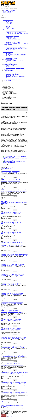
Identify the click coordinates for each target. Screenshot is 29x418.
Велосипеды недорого (8, 59)
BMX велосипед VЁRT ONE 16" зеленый (10, 329)
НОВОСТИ (3, 405)
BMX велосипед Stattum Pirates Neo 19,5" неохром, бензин (14, 191)
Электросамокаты (7, 80)
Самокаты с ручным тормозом (13, 42)
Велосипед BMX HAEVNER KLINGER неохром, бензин (14, 373)
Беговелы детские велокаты (12, 45)
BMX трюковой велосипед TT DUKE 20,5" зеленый (13, 338)
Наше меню (3, 17)
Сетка (8, 164)
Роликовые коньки (10, 65)
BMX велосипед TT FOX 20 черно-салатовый (11, 303)
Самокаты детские (7, 44)
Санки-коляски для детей (12, 77)
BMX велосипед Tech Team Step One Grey (10, 223)
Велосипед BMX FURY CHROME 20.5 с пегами (12, 365)
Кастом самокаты (10, 21)
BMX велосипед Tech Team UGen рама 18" (10, 284)
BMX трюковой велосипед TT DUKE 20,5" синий (12, 347)
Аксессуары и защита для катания (14, 50)
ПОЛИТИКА (4, 406)
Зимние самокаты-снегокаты (10, 71)
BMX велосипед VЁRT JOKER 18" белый (10, 320)
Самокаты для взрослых (8, 29)
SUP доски (5, 69)
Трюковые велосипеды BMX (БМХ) (14, 60)
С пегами (8, 26)
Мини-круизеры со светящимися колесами (16, 54)
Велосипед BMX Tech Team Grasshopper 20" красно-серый (14, 393)
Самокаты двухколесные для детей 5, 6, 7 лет (16, 48)
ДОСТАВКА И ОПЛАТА (9, 10)
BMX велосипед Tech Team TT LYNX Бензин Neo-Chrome (14, 255)
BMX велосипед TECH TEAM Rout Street (10, 213)
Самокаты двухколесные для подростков (15, 47)
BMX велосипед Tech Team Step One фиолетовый (12, 245)
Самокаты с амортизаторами (12, 36)
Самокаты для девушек (11, 38)
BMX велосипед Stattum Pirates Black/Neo (10, 181)
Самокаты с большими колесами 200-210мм (16, 31)
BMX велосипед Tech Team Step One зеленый (11, 233)
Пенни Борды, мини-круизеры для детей (15, 55)
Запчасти (8, 27)
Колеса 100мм (9, 22)
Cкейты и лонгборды (8, 52)
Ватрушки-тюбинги (10, 75)
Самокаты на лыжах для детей (13, 73)
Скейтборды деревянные (11, 58)
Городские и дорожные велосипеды (14, 61)
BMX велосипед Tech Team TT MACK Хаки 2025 (12, 265)
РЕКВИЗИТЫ (19, 405)
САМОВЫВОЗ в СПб (18, 404)
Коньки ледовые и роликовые (10, 64)
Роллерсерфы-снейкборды (12, 57)
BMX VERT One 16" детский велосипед (10, 172)
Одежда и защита (10, 28)
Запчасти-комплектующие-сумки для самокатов (17, 43)
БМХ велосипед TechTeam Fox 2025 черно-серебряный (13, 356)
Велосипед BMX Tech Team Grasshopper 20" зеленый (13, 383)
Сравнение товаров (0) (6, 168)
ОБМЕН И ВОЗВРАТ (11, 405)
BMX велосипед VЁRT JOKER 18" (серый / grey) (12, 312)
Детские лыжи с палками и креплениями (15, 76)
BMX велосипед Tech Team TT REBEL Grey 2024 (12, 275)
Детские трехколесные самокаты (13, 49)
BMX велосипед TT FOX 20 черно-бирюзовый (11, 294)
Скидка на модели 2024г (9, 70)
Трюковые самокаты (8, 20)
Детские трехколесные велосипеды (14, 63)
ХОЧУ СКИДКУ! (7, 12)
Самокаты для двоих (10, 37)
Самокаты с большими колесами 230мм (15, 32)
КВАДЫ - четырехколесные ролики (14, 66)
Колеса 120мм (9, 25)
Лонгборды (8, 53)
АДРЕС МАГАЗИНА (8, 11)
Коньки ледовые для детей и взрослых (15, 68)
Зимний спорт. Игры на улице (13, 79)
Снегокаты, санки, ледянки (12, 74)
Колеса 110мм (9, 23)
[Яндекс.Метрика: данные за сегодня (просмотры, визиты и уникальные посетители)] (11, 416)
